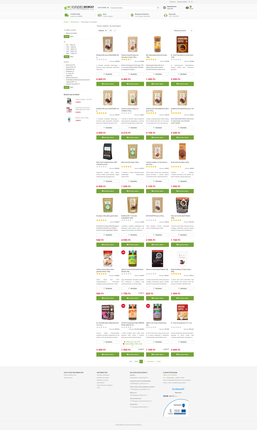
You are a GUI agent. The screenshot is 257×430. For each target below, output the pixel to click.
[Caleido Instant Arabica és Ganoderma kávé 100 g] (132, 44)
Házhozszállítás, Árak (70, 375)
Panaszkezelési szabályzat (104, 385)
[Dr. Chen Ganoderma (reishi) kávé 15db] (182, 44)
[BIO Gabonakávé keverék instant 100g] (157, 44)
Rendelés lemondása (103, 377)
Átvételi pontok (68, 377)
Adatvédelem (100, 382)
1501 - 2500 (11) (71, 49)
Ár (64, 42)
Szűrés (67, 36)
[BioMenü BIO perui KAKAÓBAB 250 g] (107, 44)
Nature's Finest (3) (72, 77)
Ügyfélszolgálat (182, 2)
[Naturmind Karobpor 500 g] (132, 151)
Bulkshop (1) (70, 71)
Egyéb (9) (69, 75)
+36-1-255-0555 (172, 375)
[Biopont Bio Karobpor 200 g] (182, 151)
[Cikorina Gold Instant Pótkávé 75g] (157, 258)
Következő (150, 361)
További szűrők (70, 30)
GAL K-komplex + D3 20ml (83, 99)
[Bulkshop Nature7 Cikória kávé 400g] (182, 258)
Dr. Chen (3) (69, 73)
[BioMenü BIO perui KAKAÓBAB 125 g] (107, 97)
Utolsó (159, 361)
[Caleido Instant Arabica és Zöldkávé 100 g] (132, 97)
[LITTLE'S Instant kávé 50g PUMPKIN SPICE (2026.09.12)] (132, 312)
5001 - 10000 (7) (71, 53)
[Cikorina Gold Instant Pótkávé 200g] (182, 205)
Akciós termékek (71, 33)
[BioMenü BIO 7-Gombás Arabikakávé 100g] (132, 205)
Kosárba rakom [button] (108, 84)
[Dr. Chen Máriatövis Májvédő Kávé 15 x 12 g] (107, 312)
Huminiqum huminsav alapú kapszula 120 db (82, 108)
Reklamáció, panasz (102, 380)
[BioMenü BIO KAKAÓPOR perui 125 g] (182, 97)
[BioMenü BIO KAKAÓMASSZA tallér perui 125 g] (157, 97)
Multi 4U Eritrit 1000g (81, 118)
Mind (71, 36)
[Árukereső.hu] (178, 389)
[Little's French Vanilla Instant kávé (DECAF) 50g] (132, 258)
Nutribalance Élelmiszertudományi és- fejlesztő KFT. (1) (78, 81)
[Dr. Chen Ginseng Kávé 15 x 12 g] (182, 312)
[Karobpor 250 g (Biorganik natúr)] (107, 205)
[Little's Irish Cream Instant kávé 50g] (157, 312)
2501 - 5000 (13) (71, 51)
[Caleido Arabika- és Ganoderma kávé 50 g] (157, 151)
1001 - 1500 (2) (71, 47)
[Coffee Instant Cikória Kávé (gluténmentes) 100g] (107, 258)
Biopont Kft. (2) (71, 67)
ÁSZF (98, 387)
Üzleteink (173, 2)
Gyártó (66, 62)
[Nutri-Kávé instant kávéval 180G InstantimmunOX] (107, 151)
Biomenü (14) (70, 65)
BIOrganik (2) (70, 69)
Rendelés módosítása (103, 375)
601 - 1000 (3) (70, 45)
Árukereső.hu (178, 392)
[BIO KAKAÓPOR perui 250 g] (157, 205)
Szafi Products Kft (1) (73, 84)
